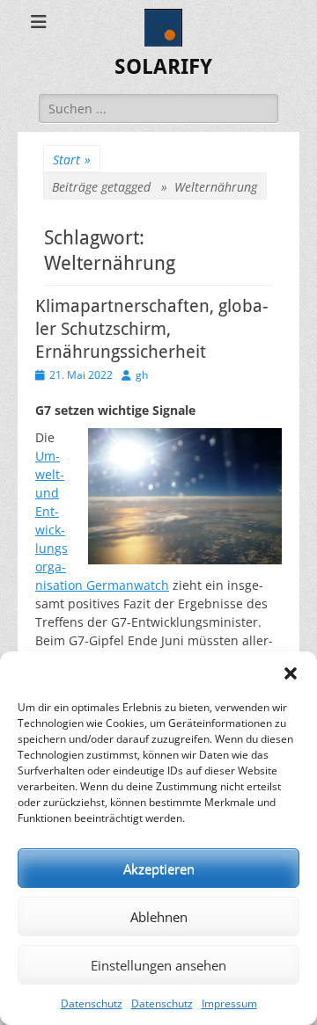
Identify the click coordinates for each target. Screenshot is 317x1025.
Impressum (229, 1003)
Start (72, 159)
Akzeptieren (159, 868)
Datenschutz (91, 1003)
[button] (290, 673)
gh (142, 374)
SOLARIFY (163, 67)
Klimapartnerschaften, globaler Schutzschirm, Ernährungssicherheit (151, 328)
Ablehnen (159, 917)
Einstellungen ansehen (158, 965)
